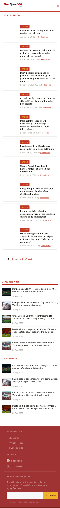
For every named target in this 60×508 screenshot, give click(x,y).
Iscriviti (51, 495)
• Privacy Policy (15, 443)
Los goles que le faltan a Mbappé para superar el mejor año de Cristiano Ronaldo (36, 191)
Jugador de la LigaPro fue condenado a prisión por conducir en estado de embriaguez (37, 214)
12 (22, 259)
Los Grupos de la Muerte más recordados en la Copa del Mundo (37, 147)
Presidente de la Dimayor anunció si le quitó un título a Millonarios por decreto (37, 101)
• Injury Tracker (15, 447)
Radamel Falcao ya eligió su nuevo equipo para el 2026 (37, 32)
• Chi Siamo (13, 438)
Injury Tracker (14, 488)
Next (30, 259)
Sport (25, 27)
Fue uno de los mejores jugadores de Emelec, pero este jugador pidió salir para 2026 (37, 53)
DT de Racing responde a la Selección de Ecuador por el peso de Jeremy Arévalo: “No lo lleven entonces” (37, 237)
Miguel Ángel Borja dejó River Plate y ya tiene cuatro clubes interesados (35, 168)
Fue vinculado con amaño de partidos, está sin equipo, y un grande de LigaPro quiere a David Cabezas (37, 77)
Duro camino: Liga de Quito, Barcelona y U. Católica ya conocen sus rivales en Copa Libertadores (34, 125)
